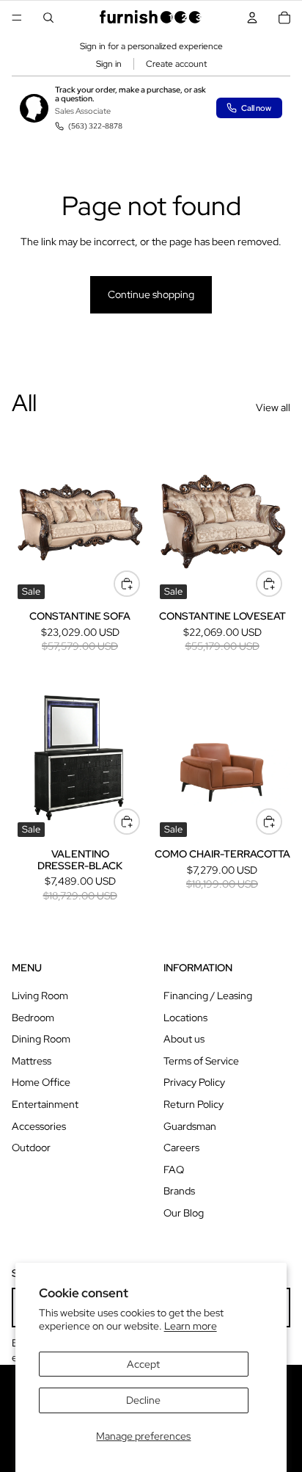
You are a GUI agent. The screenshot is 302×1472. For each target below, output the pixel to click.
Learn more (190, 1326)
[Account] (252, 17)
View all (273, 407)
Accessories (39, 1126)
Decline (143, 1400)
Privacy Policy (194, 1082)
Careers (181, 1147)
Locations (185, 1017)
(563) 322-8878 (95, 126)
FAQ (173, 1169)
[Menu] (17, 18)
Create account (176, 64)
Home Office (41, 1082)
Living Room (40, 995)
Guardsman (189, 1126)
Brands (179, 1190)
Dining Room (41, 1038)
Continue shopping (151, 294)
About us (184, 1038)
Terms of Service (201, 1060)
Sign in (109, 64)
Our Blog (183, 1212)
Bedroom (33, 1017)
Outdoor (31, 1147)
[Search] (48, 17)
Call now (256, 108)
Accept (143, 1364)
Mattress (31, 1060)
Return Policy (193, 1104)
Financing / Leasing (207, 995)
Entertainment (45, 1104)
